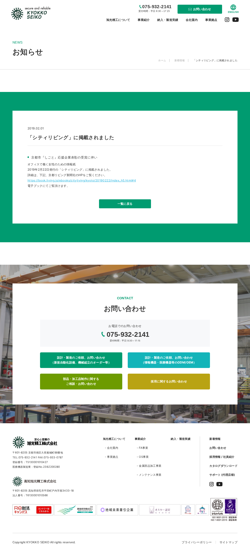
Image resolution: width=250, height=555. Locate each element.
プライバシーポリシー (197, 542)
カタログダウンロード (223, 465)
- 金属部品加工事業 (149, 465)
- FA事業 (142, 447)
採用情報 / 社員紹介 (221, 456)
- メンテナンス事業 (149, 474)
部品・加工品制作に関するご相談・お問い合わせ (81, 381)
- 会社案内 (111, 447)
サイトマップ (229, 542)
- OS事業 (143, 456)
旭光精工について (114, 438)
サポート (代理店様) (222, 474)
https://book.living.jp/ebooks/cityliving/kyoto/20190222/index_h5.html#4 (82, 180)
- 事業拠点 (111, 456)
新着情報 (215, 438)
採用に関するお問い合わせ (169, 381)
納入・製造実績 (180, 438)
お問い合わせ (217, 447)
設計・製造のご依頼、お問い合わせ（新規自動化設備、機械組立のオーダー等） (81, 360)
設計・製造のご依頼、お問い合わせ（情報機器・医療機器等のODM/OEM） (168, 360)
